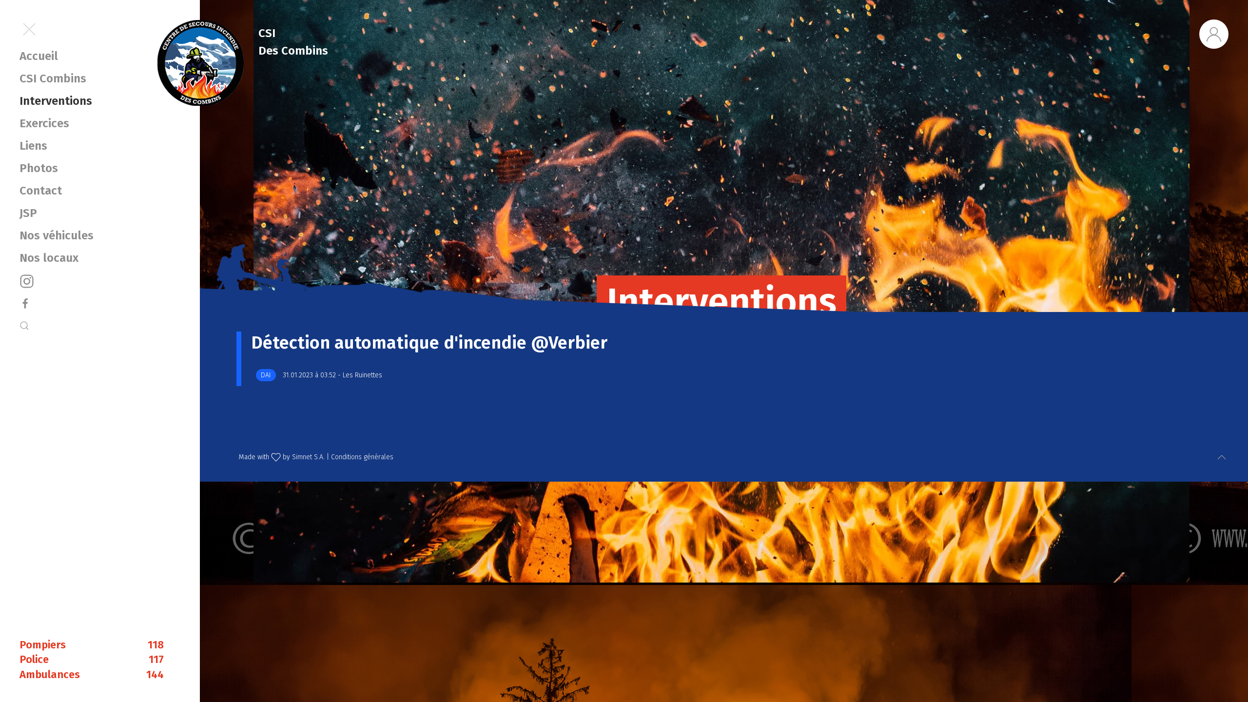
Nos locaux (49, 258)
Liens (33, 146)
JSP (28, 213)
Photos (39, 168)
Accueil (39, 56)
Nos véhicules (57, 235)
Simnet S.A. (308, 457)
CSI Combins (53, 78)
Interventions (56, 101)
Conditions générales (362, 457)
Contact (41, 190)
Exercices (44, 123)
